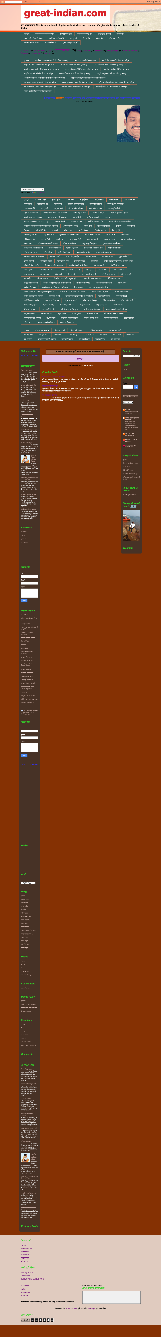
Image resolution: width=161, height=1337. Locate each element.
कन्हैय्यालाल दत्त (92, 314)
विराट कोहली (24, 948)
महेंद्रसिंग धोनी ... (26, 944)
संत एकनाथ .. (131, 335)
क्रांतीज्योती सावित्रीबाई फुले (29, 430)
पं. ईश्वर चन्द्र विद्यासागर (92, 309)
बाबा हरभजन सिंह (46, 314)
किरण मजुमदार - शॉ (30, 235)
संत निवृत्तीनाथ (100, 339)
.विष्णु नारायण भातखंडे (70, 226)
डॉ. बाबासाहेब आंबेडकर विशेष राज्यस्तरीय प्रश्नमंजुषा (116, 82)
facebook (24, 532)
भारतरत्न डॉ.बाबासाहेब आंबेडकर (53, 377)
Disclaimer (24, 1035)
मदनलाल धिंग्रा (129, 318)
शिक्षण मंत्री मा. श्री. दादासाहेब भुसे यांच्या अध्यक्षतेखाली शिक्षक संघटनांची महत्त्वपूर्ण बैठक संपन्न (131, 425)
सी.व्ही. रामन (122, 283)
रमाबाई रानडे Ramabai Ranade (55, 213)
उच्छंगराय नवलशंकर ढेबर (69, 318)
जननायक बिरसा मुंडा (83, 252)
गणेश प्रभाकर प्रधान (31, 252)
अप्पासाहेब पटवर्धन (95, 208)
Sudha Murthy (101, 230)
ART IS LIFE (129, 433)
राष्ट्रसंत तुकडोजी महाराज (119, 213)
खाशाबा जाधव (44, 274)
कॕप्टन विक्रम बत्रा (26, 370)
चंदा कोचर (94, 261)
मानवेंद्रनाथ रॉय (25, 624)
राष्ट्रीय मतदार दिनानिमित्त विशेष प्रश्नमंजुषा (38, 73)
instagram (24, 542)
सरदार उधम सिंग (62, 261)
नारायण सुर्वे (24, 692)
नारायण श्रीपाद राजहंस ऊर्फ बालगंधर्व (72, 292)
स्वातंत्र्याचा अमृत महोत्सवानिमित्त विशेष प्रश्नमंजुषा (52, 60)
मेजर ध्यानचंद (125, 235)
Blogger (92, 1309)
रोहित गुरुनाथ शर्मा (26, 916)
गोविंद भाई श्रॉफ (90, 257)
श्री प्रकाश (62, 314)
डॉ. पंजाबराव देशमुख (49, 395)
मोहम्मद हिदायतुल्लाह (111, 318)
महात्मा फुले (58, 204)
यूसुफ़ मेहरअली (85, 305)
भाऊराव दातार (109, 217)
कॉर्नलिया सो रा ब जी (109, 274)
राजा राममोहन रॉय (51, 43)
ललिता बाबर (102, 270)
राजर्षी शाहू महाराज (79, 213)
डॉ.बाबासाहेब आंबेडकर (76, 208)
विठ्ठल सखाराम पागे (70, 300)
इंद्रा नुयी (55, 230)
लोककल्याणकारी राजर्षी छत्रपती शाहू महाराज (39, 292)
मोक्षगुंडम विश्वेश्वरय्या (128, 239)
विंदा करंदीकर (25, 641)
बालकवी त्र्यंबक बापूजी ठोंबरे (28, 385)
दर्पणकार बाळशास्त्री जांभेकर (48, 243)
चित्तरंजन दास (78, 287)
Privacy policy (26, 1042)
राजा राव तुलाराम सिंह (67, 305)
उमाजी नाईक (70, 200)
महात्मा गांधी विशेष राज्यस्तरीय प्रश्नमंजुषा (38, 91)
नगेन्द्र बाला (28, 322)
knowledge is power (129, 495)
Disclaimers (25, 971)
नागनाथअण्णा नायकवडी (115, 204)
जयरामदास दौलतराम (52, 300)
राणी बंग (118, 226)
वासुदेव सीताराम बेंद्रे (31, 283)
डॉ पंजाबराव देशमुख (97, 213)
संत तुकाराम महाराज (42, 330)
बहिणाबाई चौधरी (54, 296)
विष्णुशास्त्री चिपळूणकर (89, 243)
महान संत (87, 51)
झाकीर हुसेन (56, 200)
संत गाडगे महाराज (104, 296)
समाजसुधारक (35, 53)
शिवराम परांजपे (55, 257)
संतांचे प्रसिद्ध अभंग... (96, 330)
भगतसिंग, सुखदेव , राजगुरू (28, 494)
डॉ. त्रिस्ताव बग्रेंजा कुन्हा (69, 309)
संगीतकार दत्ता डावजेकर (47, 270)
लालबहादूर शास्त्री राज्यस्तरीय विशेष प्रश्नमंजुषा (40, 82)
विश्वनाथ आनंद (29, 274)
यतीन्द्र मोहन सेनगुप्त (90, 300)
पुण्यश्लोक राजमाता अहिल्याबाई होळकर (33, 458)
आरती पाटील (110, 235)
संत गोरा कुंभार (74, 335)
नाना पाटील (28, 204)
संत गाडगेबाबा (114, 200)
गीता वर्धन (27, 230)
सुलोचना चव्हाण (25, 648)
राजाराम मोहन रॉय (55, 248)
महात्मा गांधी (120, 34)
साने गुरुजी (73, 38)
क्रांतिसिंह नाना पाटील (31, 43)
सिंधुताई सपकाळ (48, 235)
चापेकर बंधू (99, 38)
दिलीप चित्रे (77, 217)
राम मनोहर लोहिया (96, 204)
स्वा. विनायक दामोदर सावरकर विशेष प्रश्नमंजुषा (40, 87)
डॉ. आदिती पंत (41, 230)
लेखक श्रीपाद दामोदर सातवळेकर (120, 222)
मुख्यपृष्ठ (26, 34)
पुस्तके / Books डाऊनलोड (28, 1004)
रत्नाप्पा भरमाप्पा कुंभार (91, 318)
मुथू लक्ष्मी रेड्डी (124, 257)
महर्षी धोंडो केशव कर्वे (31, 213)
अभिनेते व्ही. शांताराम (117, 265)
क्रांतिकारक (62, 50)
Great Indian (25, 615)
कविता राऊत (24, 913)
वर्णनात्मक (24, 1261)
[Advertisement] (80, 167)
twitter (23, 535)
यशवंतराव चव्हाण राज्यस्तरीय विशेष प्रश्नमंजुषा (77, 82)
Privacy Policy (26, 975)
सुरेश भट (23, 645)
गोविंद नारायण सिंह (109, 300)
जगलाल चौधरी (45, 239)
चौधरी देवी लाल (118, 305)
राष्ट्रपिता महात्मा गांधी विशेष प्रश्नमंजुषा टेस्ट (39, 65)
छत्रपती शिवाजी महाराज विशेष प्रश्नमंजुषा (74, 65)
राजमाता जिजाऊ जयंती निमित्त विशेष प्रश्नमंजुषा (75, 73)
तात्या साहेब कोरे (29, 208)
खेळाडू (78, 51)
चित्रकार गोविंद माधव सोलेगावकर (27, 633)
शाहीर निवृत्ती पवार (64, 252)
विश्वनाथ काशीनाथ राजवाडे (54, 265)
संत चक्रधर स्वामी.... (116, 330)
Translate (41, 193)
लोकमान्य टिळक (79, 261)
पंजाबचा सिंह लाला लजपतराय (92, 278)
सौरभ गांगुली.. (25, 941)
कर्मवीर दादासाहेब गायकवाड (33, 217)
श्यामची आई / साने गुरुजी (104, 283)
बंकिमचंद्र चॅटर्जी (75, 239)
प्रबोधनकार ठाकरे (93, 217)
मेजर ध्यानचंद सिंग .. (27, 934)
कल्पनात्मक (25, 1255)
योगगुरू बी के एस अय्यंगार (32, 318)
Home (23, 961)
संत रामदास (117, 335)
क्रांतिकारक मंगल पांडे (84, 34)
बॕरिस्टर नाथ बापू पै (30, 309)
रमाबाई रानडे (28, 243)
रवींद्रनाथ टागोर (114, 38)
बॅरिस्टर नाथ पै (126, 274)
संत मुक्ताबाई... (44, 335)
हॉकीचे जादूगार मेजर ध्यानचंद (33, 296)
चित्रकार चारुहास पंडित (27, 702)
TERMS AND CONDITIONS (32, 1279)
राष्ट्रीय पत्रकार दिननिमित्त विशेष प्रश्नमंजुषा (112, 73)
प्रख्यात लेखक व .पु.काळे (99, 292)
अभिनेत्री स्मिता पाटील (31, 265)
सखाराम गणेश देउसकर (121, 292)
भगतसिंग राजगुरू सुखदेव (76, 204)
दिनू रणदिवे (86, 38)
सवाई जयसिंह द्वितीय (30, 305)
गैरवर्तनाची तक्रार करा (130, 396)
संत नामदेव (27, 278)
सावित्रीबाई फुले (42, 204)
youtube (24, 539)
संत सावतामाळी (99, 265)
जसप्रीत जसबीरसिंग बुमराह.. (29, 930)
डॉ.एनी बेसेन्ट (51, 318)
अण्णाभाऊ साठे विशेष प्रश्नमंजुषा (86, 60)
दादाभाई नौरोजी (60, 222)
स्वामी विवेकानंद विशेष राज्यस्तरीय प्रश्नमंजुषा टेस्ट (111, 65)
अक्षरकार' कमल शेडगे (27, 673)
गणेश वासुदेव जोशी (113, 208)
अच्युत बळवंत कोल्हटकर (104, 252)
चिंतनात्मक (25, 1258)
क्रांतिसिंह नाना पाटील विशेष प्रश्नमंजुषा (115, 60)
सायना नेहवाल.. (25, 927)
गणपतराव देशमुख (109, 239)
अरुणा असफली (29, 261)
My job (127, 410)
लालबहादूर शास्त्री (104, 34)
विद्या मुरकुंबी (116, 230)
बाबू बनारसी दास (29, 314)
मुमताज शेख (131, 226)
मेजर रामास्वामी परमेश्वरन (46, 322)
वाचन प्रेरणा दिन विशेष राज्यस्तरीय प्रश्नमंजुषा (111, 87)
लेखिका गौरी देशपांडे (83, 283)
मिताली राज (24, 923)
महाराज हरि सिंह (48, 305)
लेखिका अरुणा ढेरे (114, 278)
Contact (23, 968)
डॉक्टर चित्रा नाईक (72, 257)
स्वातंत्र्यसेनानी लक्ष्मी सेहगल (33, 38)
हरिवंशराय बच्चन (42, 278)
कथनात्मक (25, 1251)
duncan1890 (71, 1309)
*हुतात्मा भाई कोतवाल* (50, 386)
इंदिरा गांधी (58, 274)
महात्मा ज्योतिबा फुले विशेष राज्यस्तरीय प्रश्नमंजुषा (81, 69)
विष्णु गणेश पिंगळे (121, 296)
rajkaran (48, 53)
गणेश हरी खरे (48, 252)
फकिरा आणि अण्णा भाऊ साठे (29, 1008)
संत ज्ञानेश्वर (28, 339)
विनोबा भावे (71, 274)
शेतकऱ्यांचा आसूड (26, 1011)
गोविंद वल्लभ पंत (29, 239)
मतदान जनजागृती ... (130, 435)
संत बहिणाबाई (28, 335)
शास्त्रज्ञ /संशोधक (130, 51)
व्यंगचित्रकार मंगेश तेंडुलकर (70, 270)
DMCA (23, 1038)
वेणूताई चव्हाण (84, 200)
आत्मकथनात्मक (26, 1248)
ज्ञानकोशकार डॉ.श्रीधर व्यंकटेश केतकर (54, 287)
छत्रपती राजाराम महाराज (28, 638)
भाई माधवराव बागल (114, 248)
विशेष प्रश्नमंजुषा (112, 51)
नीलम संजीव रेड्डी (69, 243)
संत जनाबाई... (59, 335)
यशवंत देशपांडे (28, 270)
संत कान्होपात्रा (84, 339)
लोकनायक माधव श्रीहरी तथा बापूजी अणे (79, 296)
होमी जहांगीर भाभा (30, 287)
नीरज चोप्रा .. (25, 937)
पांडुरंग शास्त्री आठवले (88, 274)
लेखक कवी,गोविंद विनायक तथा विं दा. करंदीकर (29, 479)
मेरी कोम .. (24, 909)
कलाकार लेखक (39, 51)
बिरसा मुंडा (89, 270)
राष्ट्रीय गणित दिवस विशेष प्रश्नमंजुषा (116, 69)
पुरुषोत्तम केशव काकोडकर (112, 243)
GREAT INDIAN (130, 446)
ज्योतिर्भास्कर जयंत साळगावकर (114, 314)
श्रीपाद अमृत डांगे (66, 34)
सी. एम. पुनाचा (76, 314)
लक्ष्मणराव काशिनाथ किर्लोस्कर (34, 257)
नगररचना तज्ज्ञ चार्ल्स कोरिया (98, 287)
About (23, 964)
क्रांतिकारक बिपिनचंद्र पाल (44, 34)
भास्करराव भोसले (77, 222)
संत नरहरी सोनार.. (76, 330)
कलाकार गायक (26, 51)
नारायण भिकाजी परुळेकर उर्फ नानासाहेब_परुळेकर (41, 226)
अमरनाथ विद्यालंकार (67, 322)
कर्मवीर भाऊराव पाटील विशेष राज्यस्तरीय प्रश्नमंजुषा (41, 69)
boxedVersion (25, 988)
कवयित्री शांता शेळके (119, 270)
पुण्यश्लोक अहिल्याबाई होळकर (69, 235)
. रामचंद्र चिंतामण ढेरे (27, 680)
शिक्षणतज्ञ (24, 53)
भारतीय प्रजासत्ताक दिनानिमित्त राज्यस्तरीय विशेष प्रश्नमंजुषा (44, 78)
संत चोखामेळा (89, 335)
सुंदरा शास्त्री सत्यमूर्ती (70, 43)
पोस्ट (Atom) (88, 366)
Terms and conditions (28, 1045)
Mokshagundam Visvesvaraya (36, 222)
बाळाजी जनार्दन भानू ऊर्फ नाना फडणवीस (57, 283)
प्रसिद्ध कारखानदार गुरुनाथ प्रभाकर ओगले (118, 261)
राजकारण (98, 51)
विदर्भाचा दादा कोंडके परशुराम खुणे (65, 278)
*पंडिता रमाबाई (68, 230)
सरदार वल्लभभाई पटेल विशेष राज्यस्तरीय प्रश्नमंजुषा (88, 78)
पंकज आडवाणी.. (25, 920)
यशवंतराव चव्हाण (130, 200)
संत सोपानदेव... (116, 339)
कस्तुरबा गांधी (58, 208)
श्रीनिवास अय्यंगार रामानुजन (130, 474)
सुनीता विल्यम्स (84, 230)
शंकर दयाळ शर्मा (92, 239)
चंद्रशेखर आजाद (107, 257)
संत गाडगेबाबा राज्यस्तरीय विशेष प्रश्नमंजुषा (76, 87)
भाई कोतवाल (99, 200)
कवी (50, 51)
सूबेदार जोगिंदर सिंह (48, 309)
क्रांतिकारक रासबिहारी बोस (93, 248)
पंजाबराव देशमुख (40, 200)
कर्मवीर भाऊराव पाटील (95, 222)
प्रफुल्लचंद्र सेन (101, 305)
